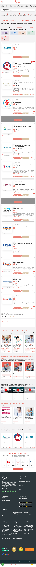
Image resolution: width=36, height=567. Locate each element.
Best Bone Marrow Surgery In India (29, 346)
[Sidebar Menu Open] (1, 2)
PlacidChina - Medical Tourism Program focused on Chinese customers (7, 522)
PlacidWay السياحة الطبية (28, 514)
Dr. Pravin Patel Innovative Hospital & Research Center (17, 442)
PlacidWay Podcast (27, 512)
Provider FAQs (21, 485)
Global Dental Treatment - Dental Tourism (6, 536)
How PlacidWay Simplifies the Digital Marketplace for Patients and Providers (6, 394)
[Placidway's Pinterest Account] (10, 491)
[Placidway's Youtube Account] (8, 491)
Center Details (25, 75)
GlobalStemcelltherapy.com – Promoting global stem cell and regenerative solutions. (7, 533)
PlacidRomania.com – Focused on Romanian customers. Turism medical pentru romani (28, 518)
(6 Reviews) (30, 445)
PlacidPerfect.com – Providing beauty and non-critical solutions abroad (17, 526)
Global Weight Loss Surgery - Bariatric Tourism (18, 533)
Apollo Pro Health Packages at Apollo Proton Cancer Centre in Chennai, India (6, 346)
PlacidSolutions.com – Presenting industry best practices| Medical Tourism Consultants (17, 522)
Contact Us (20, 488)
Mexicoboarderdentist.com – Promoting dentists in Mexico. (7, 530)
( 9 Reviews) (8, 108)
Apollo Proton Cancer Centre (7, 321)
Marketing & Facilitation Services (24, 481)
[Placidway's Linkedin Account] (16, 491)
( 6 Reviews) (8, 53)
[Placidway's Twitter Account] (5, 491)
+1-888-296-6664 (23, 496)
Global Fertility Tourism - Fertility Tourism (28, 533)
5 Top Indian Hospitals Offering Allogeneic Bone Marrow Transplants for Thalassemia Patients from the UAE (29, 417)
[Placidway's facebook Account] (3, 491)
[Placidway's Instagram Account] (13, 491)
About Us (20, 478)
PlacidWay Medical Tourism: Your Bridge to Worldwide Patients (17, 394)
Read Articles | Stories (6, 503)
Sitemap (20, 489)
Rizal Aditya (31, 27)
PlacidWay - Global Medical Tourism (6, 515)
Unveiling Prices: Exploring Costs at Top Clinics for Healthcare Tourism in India (29, 394)
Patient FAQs (21, 484)
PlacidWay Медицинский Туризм (17, 513)
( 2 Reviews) (8, 287)
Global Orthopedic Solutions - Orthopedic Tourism (17, 539)
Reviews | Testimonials (6, 500)
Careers (20, 486)
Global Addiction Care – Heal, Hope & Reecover (17, 536)
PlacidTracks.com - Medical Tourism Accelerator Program (17, 518)
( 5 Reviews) (8, 134)
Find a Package (4, 497)
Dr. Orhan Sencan (19, 27)
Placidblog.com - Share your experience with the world (29, 522)
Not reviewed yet (4, 89)
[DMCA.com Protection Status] (21, 549)
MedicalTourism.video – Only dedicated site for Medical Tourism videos (18, 530)
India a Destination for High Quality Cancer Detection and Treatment (17, 417)
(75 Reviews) (19, 445)
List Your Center (21, 482)
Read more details (16, 72)
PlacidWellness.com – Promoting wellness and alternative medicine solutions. (6, 527)
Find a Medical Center (5, 496)
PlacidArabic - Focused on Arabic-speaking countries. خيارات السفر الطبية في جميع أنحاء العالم (28, 527)
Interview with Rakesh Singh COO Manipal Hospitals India (6, 417)
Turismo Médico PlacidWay (17, 514)
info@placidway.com (23, 498)
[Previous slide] (2, 344)
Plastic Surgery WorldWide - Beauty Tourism (29, 530)
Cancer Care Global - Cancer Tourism (7, 539)
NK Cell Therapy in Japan (5, 371)
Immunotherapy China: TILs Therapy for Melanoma (17, 373)
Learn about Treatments (6, 501)
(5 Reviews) (6, 445)
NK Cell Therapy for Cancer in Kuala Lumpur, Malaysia (29, 373)
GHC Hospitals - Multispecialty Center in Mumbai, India (5, 443)
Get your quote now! (18, 120)
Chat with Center (17, 75)
